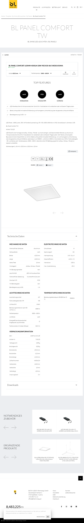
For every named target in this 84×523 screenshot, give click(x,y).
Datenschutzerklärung (59, 497)
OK (48, 516)
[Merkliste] (74, 7)
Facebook (40, 165)
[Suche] (71, 7)
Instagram (66, 506)
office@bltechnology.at (34, 499)
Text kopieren (73, 151)
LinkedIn (76, 506)
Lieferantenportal (70, 493)
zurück (7, 55)
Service (64, 7)
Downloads (12, 385)
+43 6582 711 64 (33, 497)
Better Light (13, 4)
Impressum (56, 499)
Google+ (49, 165)
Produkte (36, 7)
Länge (10, 73)
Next (61, 213)
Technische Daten (15, 236)
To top (80, 478)
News (54, 490)
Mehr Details (41, 516)
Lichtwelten (46, 7)
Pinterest (71, 506)
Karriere (67, 490)
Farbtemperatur (36, 73)
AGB (54, 495)
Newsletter (56, 493)
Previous (54, 213)
